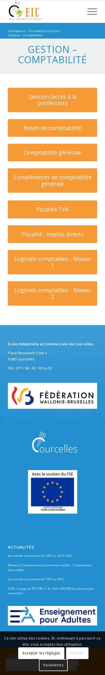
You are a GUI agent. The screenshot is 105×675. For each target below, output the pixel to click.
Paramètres (53, 665)
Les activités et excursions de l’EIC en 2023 (36, 579)
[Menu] (89, 11)
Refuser (77, 653)
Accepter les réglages (41, 653)
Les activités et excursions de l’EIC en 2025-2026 (40, 555)
